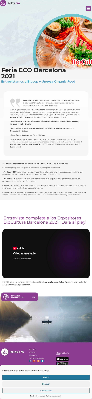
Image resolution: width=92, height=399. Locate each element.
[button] (88, 8)
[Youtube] (34, 361)
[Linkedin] (42, 361)
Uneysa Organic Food (19, 115)
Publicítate (33, 355)
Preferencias (46, 390)
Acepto (46, 377)
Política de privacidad (37, 396)
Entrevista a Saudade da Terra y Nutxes (28, 135)
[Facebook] (30, 361)
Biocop (74, 112)
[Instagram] (38, 361)
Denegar (46, 384)
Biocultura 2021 (29, 103)
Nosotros (32, 352)
